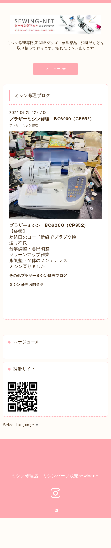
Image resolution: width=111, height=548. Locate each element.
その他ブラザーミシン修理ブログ (38, 275)
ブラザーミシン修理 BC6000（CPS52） (51, 118)
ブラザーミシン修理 (24, 125)
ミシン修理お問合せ (26, 284)
